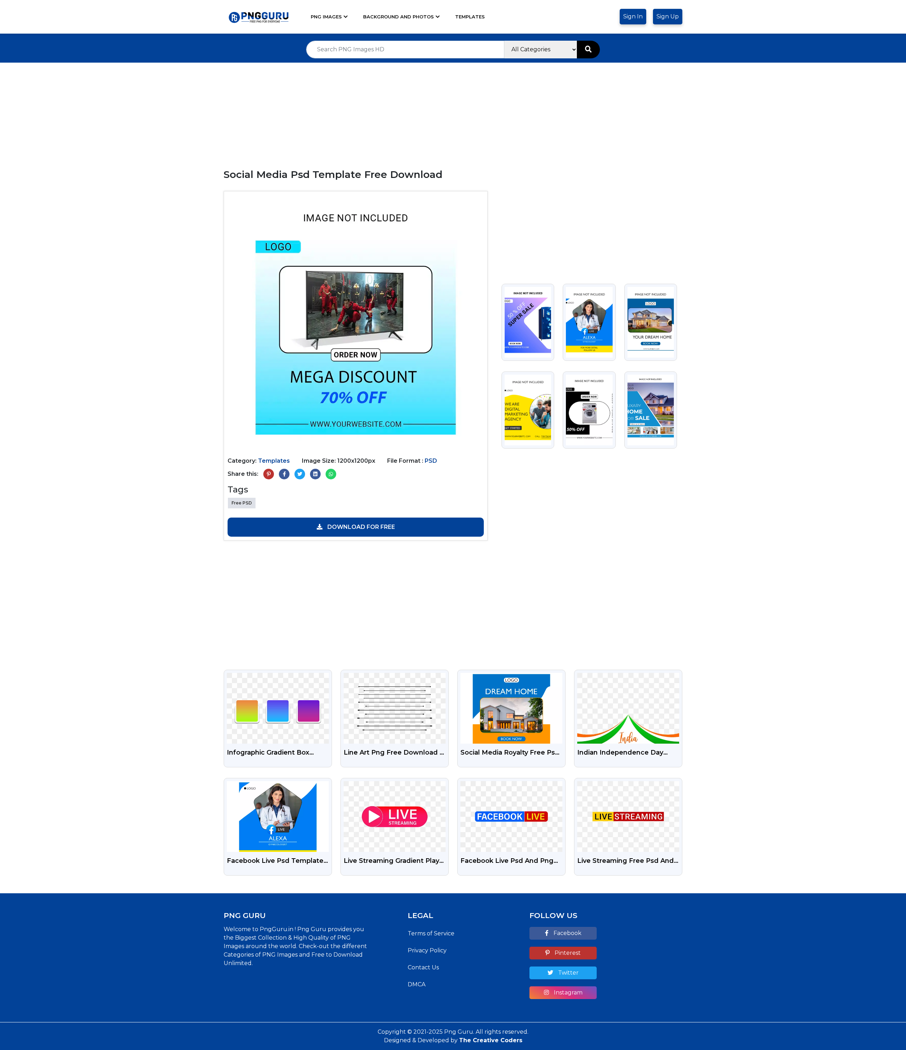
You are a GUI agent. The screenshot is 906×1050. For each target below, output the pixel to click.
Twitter (568, 972)
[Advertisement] (453, 112)
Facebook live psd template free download (275, 861)
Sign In (633, 16)
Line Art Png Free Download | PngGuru (393, 753)
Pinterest (567, 953)
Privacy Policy (427, 950)
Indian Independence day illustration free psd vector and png (622, 753)
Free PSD (241, 503)
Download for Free (360, 527)
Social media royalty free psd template (510, 753)
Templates (470, 16)
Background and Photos (398, 16)
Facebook (566, 933)
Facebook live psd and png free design (507, 861)
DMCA (416, 984)
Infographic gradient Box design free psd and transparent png (268, 753)
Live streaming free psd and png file (625, 861)
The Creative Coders (490, 1040)
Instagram (567, 992)
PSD (431, 460)
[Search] (588, 49)
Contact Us (423, 967)
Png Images (326, 16)
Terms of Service (431, 933)
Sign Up (667, 16)
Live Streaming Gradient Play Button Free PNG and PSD (391, 861)
